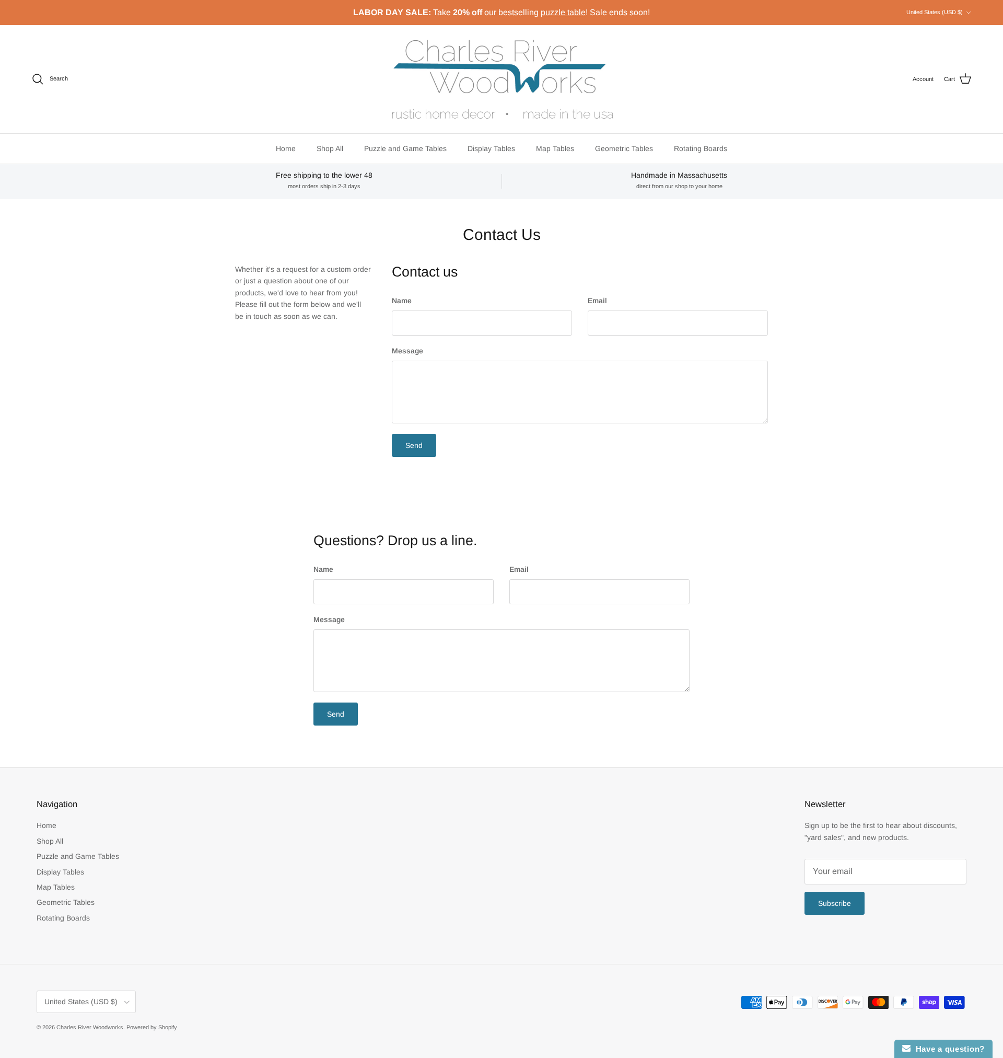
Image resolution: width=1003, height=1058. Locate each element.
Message (407, 351)
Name (402, 300)
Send (414, 445)
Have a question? (948, 1048)
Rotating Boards (700, 148)
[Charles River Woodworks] (501, 79)
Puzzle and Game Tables (405, 148)
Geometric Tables (624, 148)
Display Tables (491, 148)
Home (286, 148)
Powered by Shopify (151, 1027)
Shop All (330, 148)
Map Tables (555, 148)
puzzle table (563, 12)
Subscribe (834, 903)
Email (597, 300)
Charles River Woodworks (89, 1027)
